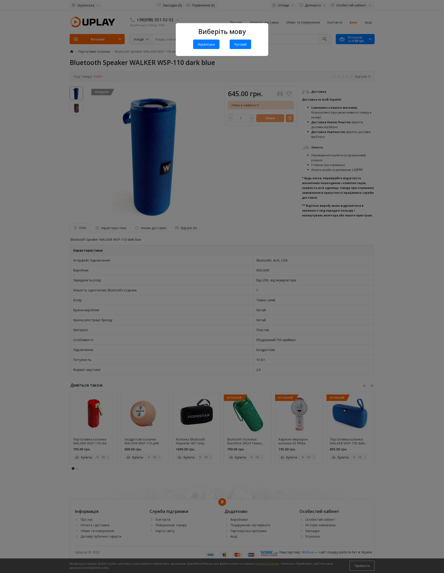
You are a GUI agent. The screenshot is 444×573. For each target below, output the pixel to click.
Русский (240, 44)
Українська (206, 44)
